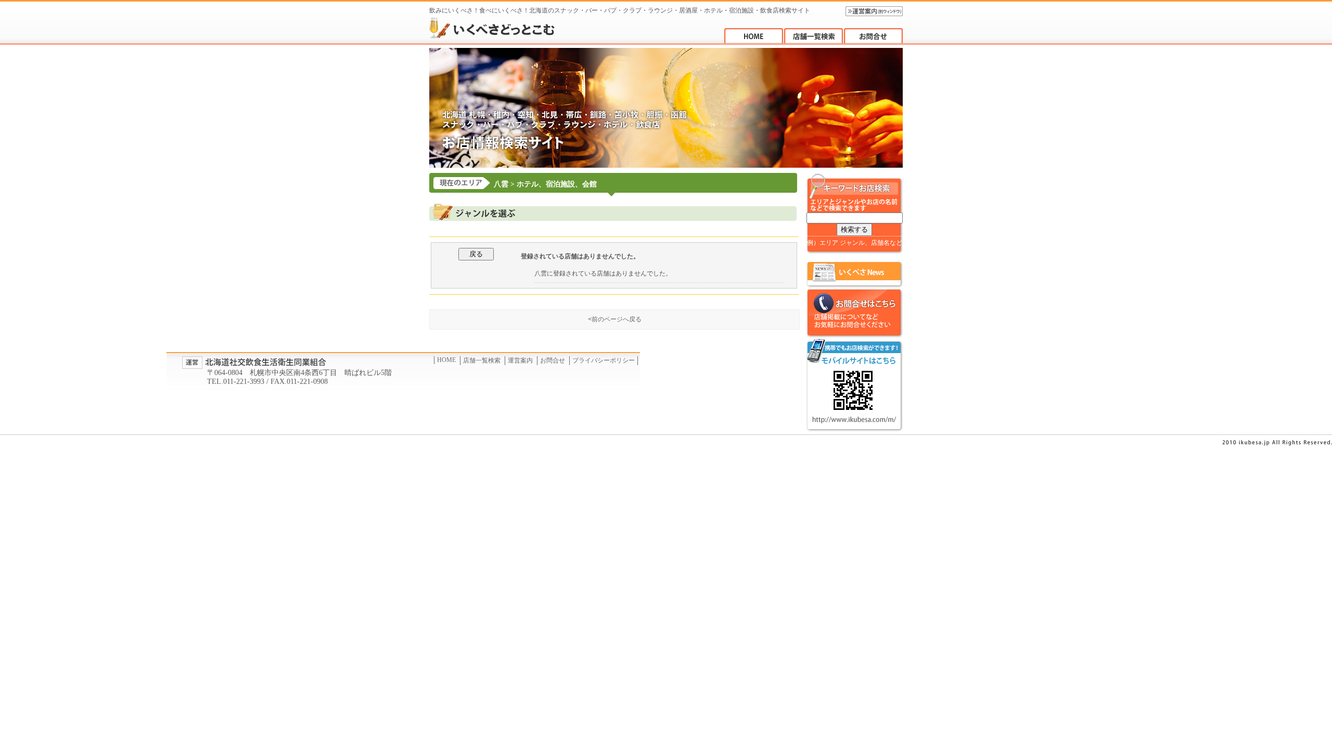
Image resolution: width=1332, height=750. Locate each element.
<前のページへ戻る (615, 319)
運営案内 (520, 360)
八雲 (501, 184)
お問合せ (552, 360)
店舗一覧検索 (482, 360)
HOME (446, 360)
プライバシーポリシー (603, 360)
